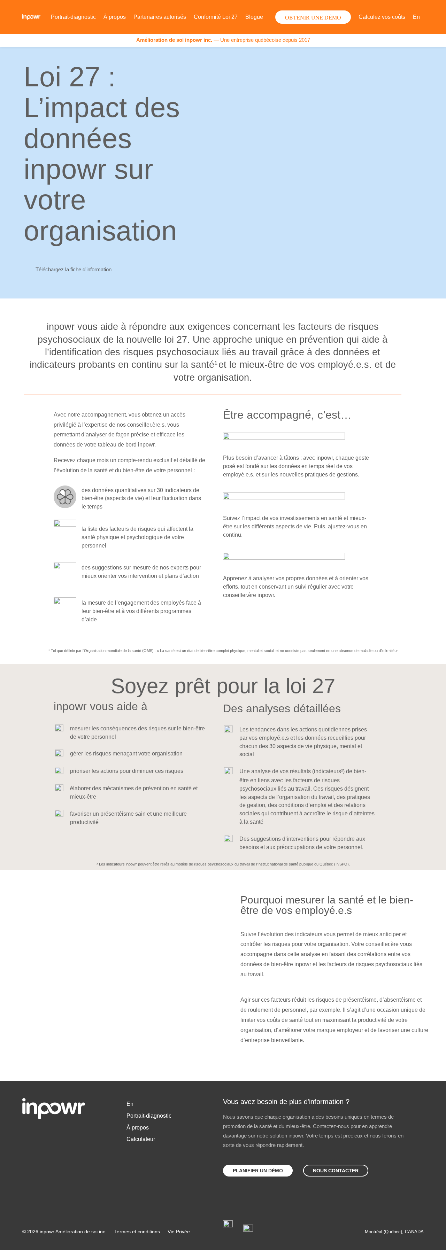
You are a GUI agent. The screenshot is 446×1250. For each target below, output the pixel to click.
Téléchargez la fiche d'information (74, 269)
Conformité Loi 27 (216, 17)
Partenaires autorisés (159, 17)
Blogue (254, 17)
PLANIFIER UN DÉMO (258, 1170)
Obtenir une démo (313, 17)
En (416, 17)
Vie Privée (179, 1231)
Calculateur (140, 1139)
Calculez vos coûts (382, 17)
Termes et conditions (137, 1231)
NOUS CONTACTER (336, 1170)
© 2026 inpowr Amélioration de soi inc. (64, 1231)
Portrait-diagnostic (73, 17)
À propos (114, 17)
